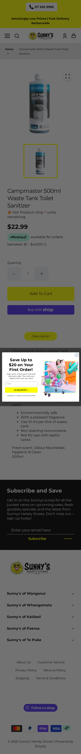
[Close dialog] (76, 354)
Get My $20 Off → (21, 390)
